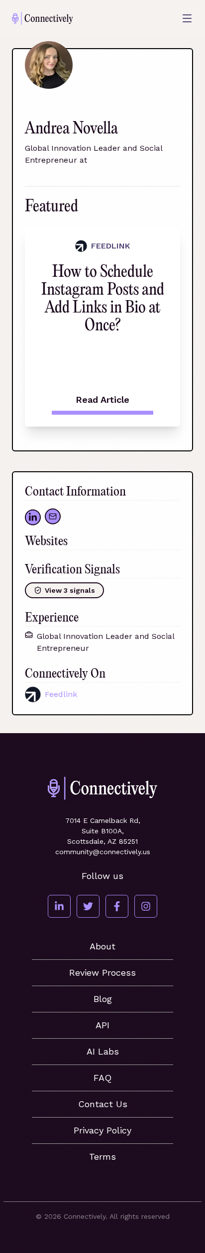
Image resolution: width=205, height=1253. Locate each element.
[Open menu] (187, 18)
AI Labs (103, 1051)
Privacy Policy (102, 1130)
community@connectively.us (102, 852)
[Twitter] (88, 906)
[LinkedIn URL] (33, 517)
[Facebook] (116, 906)
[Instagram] (145, 906)
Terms (102, 1156)
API (102, 1025)
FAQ (102, 1077)
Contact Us (102, 1104)
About (102, 946)
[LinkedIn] (59, 906)
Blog (103, 999)
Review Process (102, 972)
